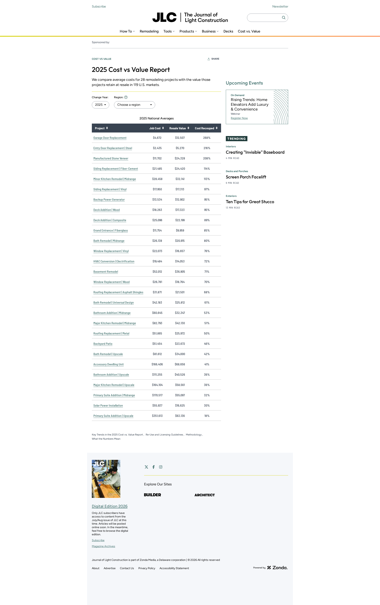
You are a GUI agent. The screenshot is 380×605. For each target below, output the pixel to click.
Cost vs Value (101, 59)
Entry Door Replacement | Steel (112, 148)
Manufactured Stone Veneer (110, 158)
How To (126, 31)
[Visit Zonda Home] (270, 567)
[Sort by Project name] (106, 128)
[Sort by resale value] (188, 128)
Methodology (194, 434)
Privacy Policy (146, 568)
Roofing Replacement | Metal (111, 333)
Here (126, 97)
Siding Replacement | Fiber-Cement (115, 168)
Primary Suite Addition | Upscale (113, 415)
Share (215, 58)
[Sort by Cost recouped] (216, 128)
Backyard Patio (102, 343)
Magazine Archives (103, 546)
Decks (228, 31)
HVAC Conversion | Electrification (113, 261)
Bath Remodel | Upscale (108, 354)
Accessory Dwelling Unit (108, 364)
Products (187, 31)
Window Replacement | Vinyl (111, 251)
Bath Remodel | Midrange (108, 240)
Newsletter (280, 6)
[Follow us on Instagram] (160, 467)
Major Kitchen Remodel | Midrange (114, 323)
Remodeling (149, 31)
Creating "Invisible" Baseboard (255, 152)
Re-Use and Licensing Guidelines (165, 434)
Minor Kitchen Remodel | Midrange (114, 179)
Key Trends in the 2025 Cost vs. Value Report (117, 434)
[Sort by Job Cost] (163, 128)
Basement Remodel (105, 271)
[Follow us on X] (146, 467)
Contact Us (127, 568)
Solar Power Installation (108, 405)
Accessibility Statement (174, 568)
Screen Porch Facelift (246, 177)
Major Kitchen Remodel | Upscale (113, 385)
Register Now (239, 118)
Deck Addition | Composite (109, 220)
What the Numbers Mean (106, 438)
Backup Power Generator (109, 199)
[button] (100, 104)
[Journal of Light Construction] (190, 17)
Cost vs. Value (249, 31)
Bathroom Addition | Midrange (112, 312)
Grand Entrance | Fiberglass (110, 230)
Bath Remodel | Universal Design (113, 302)
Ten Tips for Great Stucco (250, 201)
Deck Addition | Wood (106, 210)
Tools (167, 31)
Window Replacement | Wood (111, 282)
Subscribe (99, 6)
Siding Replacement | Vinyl (109, 189)
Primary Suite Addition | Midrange (114, 395)
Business (209, 31)
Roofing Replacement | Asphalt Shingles (118, 292)
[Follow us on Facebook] (153, 467)
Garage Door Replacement (109, 137)
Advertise (110, 568)
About (95, 568)
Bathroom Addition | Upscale (111, 374)
